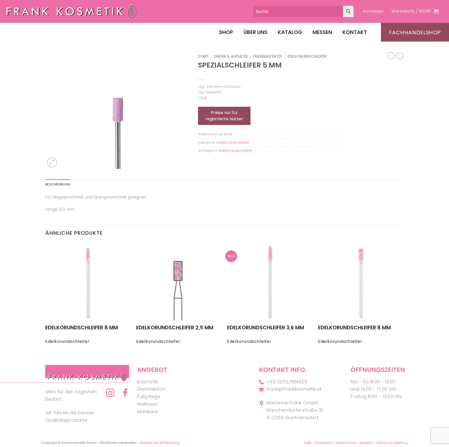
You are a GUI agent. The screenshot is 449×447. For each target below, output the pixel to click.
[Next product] (391, 55)
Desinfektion (151, 389)
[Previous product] (400, 55)
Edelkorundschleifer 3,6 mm (265, 327)
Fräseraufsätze (267, 56)
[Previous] (45, 298)
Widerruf (366, 443)
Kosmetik (147, 381)
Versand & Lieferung (392, 443)
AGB (307, 443)
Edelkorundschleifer (307, 56)
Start (203, 56)
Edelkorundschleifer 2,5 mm (174, 327)
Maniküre (147, 411)
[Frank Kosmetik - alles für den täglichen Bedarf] (71, 11)
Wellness (147, 404)
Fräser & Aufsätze (231, 56)
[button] (373, 11)
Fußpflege (148, 396)
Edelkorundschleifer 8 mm (81, 327)
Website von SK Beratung (159, 443)
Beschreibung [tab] (57, 184)
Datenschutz (346, 443)
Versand (213, 92)
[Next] (403, 298)
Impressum (323, 443)
